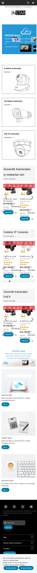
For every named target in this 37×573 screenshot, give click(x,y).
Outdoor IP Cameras (16, 232)
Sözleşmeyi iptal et (9, 553)
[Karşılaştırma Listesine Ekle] (15, 212)
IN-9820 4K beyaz (26, 256)
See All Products (9, 236)
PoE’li (7, 296)
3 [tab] (16, 281)
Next (31, 196)
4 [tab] (19, 281)
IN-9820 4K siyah (9, 256)
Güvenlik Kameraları (17, 169)
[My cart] (33, 3)
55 (23, 264)
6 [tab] (26, 281)
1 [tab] (9, 281)
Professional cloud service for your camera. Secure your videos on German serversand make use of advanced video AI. (18, 356)
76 (6, 264)
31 (23, 207)
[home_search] (2, 2)
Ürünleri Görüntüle (9, 179)
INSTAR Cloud (18, 351)
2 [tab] (13, 281)
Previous (5, 196)
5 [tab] (23, 281)
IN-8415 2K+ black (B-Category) (10, 200)
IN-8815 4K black (26, 199)
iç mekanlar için (14, 174)
